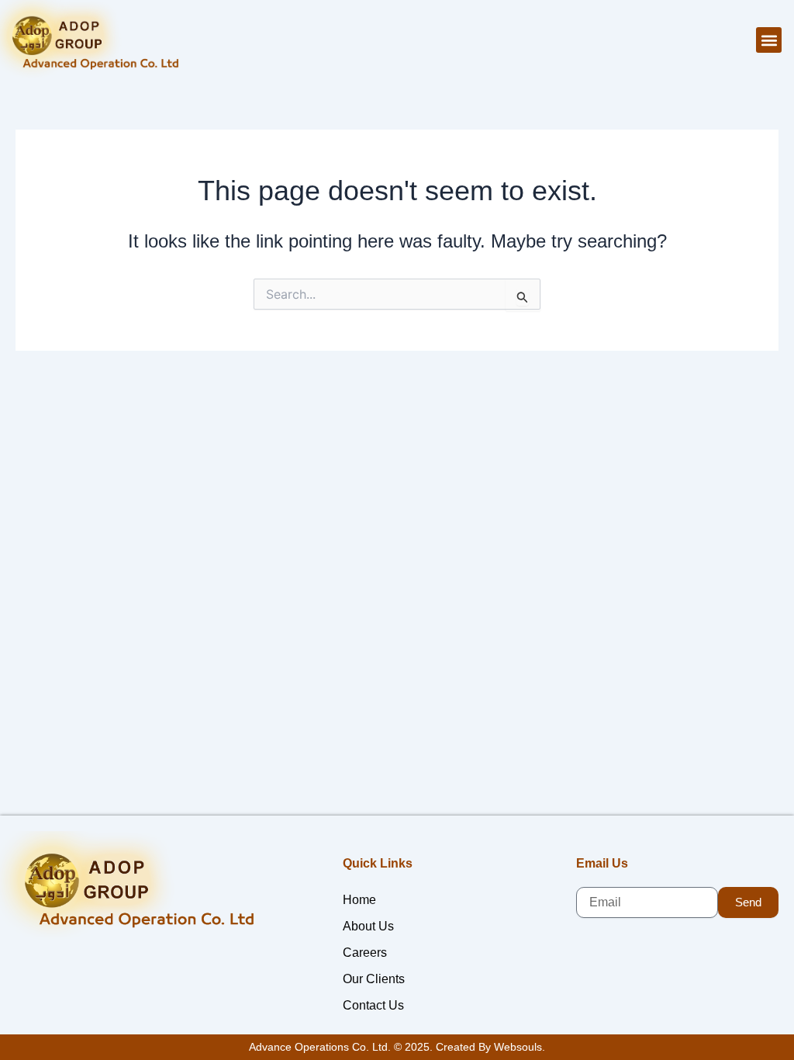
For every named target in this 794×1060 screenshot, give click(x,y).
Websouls (518, 1047)
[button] (769, 40)
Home (359, 899)
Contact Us (373, 1005)
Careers (365, 952)
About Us (368, 926)
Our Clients (374, 979)
